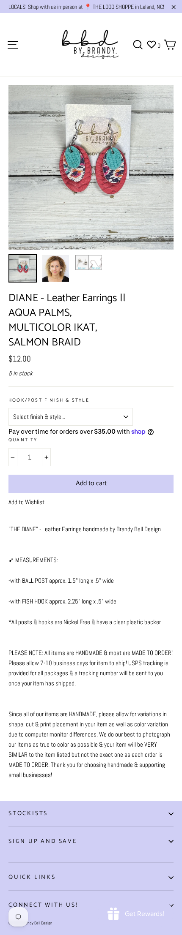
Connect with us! (43, 905)
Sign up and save (42, 841)
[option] (91, 167)
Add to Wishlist (26, 502)
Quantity (23, 440)
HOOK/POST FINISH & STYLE (48, 400)
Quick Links (32, 877)
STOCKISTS (28, 813)
